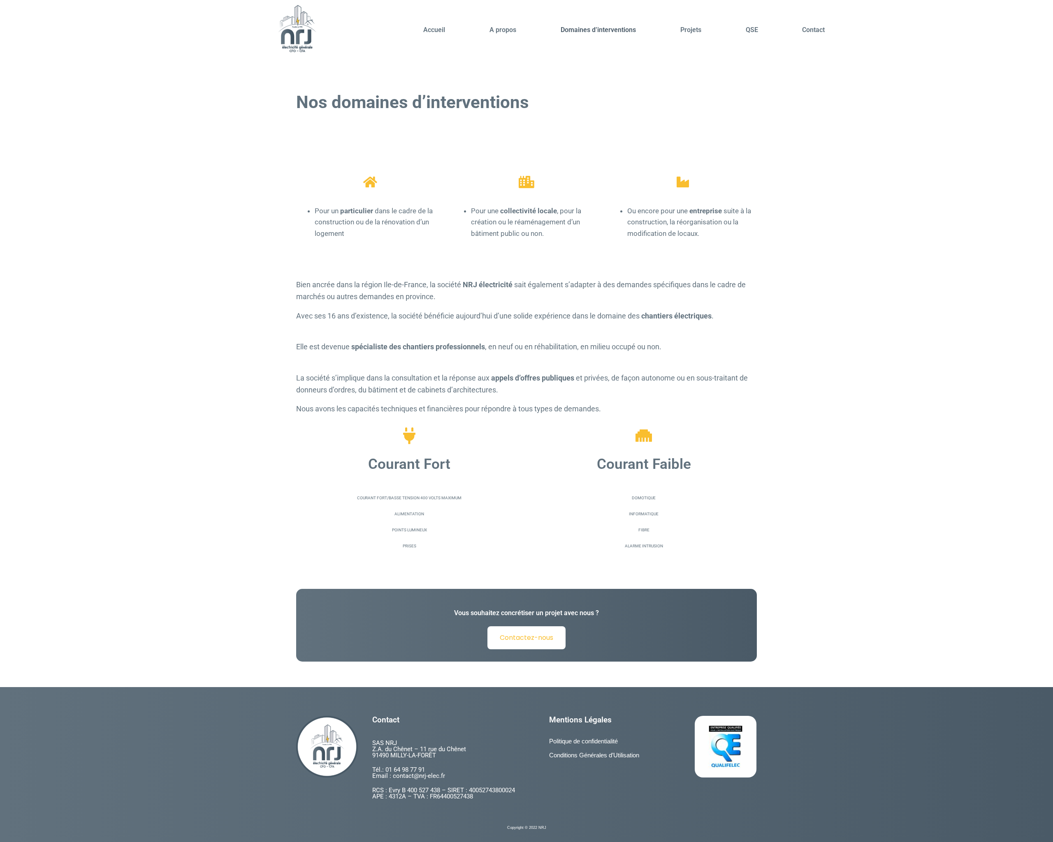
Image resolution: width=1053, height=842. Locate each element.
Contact (813, 30)
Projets (690, 30)
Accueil (434, 30)
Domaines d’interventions (598, 30)
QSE (752, 30)
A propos (502, 30)
